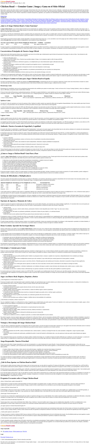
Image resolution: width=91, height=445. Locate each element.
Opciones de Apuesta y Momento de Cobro (70, 20)
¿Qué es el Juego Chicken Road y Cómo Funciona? (12, 19)
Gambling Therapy (8, 431)
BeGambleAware (17, 431)
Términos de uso (9, 437)
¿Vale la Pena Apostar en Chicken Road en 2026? (20, 22)
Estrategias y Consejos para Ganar (22, 21)
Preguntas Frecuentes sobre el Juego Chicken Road (44, 22)
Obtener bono (4, 16)
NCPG (24, 431)
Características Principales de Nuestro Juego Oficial (36, 19)
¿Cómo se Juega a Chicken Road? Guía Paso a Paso (28, 20)
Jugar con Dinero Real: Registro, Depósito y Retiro (43, 21)
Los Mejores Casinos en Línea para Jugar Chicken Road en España (64, 19)
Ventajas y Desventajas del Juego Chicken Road (66, 21)
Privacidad (3, 437)
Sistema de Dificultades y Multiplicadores (50, 20)
